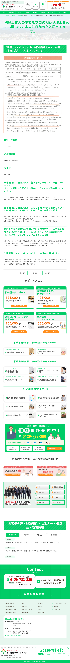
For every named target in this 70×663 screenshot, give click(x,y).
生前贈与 (24, 606)
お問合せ (40, 606)
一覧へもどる (35, 273)
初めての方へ (35, 6)
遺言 (23, 603)
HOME (4, 12)
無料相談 (19, 12)
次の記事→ (48, 273)
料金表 (27, 12)
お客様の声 (42, 12)
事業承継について (27, 609)
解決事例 (35, 12)
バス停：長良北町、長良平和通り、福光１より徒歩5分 (29, 5)
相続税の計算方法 (11, 612)
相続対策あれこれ (27, 612)
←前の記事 (22, 273)
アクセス (58, 12)
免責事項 (56, 606)
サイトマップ (57, 609)
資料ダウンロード (42, 6)
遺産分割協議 (10, 606)
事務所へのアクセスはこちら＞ (14, 636)
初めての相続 (10, 603)
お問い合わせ (66, 12)
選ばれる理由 (50, 12)
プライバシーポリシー (59, 603)
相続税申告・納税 (11, 609)
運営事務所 (41, 612)
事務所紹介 (11, 12)
